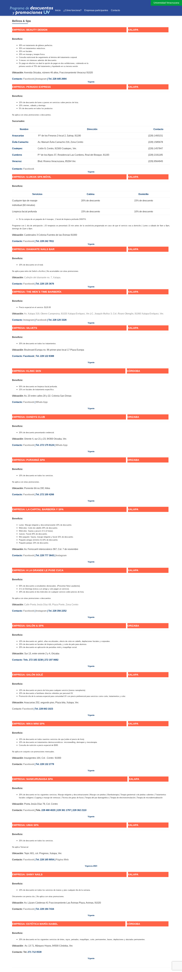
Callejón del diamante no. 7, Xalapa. (42, 277)
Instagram (41, 79)
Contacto (115, 10)
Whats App (42, 402)
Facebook (28, 79)
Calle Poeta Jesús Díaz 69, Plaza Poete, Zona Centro (51, 604)
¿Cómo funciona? (72, 10)
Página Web (62, 859)
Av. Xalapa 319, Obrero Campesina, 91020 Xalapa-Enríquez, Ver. (57, 313)
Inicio (58, 10)
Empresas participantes (96, 10)
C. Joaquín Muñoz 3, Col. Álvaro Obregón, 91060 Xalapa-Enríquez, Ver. (128, 313)
